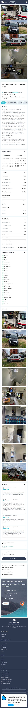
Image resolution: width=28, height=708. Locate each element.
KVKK (2, 645)
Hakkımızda (3, 634)
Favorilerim (3, 664)
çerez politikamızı (14, 699)
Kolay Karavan (4, 631)
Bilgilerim (3, 658)
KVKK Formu (3, 647)
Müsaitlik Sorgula (14, 558)
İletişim (2, 651)
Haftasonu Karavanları (5, 675)
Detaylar (20, 102)
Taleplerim (3, 660)
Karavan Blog (3, 643)
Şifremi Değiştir (4, 662)
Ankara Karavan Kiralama (6, 681)
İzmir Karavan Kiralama (6, 683)
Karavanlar (3, 667)
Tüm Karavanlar (4, 670)
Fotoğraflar (5, 309)
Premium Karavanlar (5, 673)
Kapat (10, 705)
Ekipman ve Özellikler (8, 252)
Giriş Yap (12, 2)
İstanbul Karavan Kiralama (6, 679)
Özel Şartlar (5, 219)
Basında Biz (3, 636)
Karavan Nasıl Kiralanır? (6, 677)
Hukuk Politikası (4, 649)
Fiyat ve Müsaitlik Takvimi (11, 102)
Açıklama (3, 102)
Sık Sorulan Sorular (5, 640)
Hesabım (3, 655)
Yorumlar (4, 484)
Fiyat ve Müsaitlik (7, 151)
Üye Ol (6, 2)
